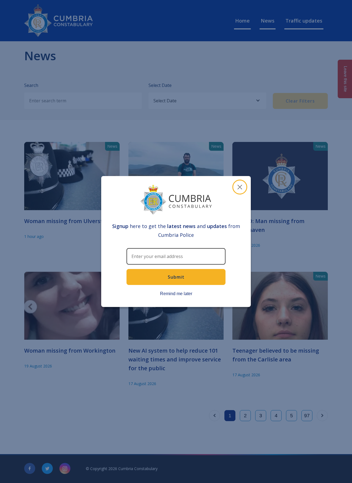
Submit (176, 277)
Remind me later (176, 293)
